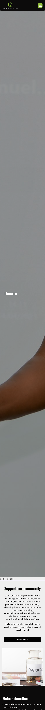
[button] (40, 5)
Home (2, 578)
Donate (10, 578)
